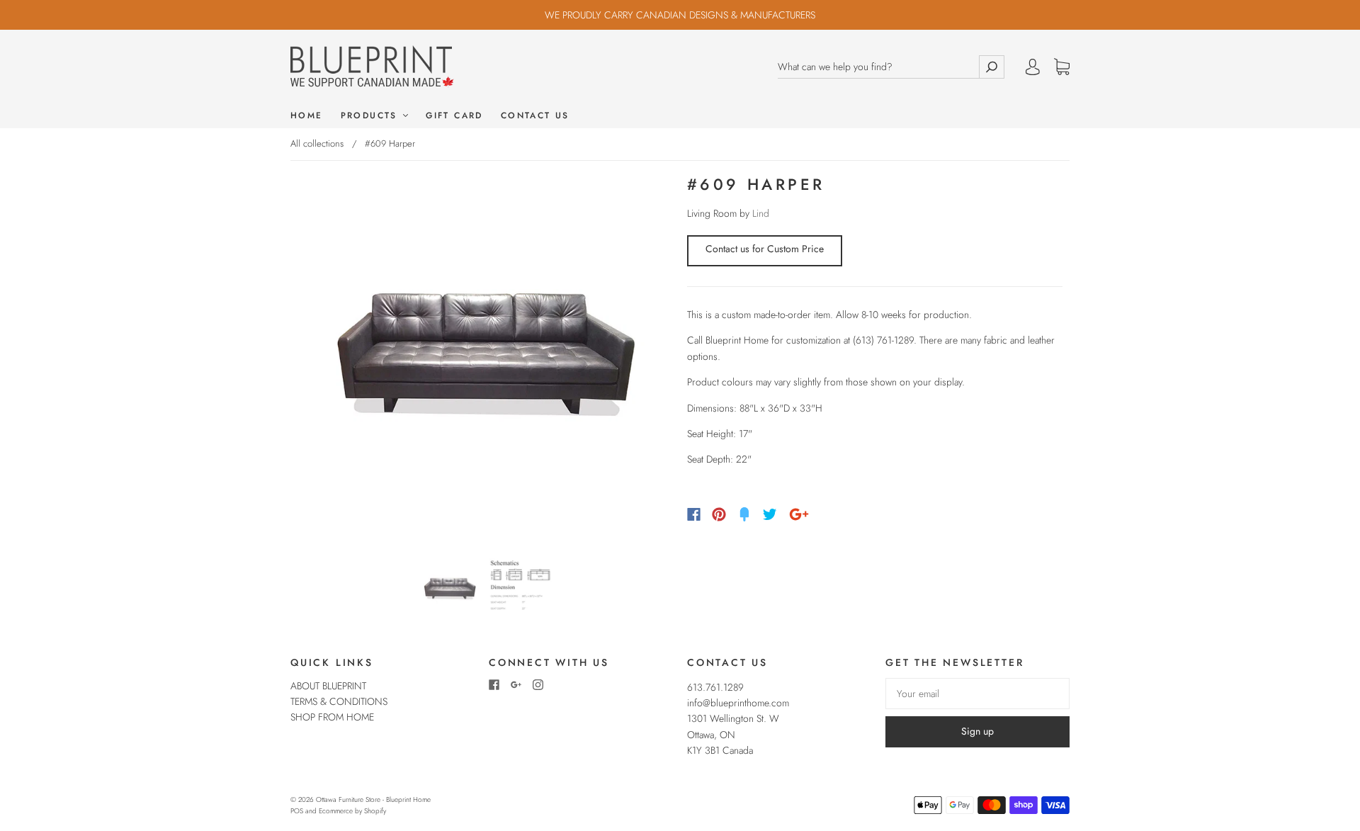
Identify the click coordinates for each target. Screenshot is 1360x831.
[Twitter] (770, 514)
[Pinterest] (719, 514)
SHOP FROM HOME (332, 717)
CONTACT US (535, 116)
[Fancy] (744, 514)
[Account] (1033, 67)
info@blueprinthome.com (738, 703)
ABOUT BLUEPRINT (328, 686)
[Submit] (991, 67)
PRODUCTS (371, 116)
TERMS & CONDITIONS (338, 701)
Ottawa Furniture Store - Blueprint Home (373, 799)
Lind (760, 213)
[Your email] (977, 693)
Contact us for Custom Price (765, 249)
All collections (317, 143)
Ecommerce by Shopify (352, 810)
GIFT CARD (454, 116)
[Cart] (1062, 67)
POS (296, 810)
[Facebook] (693, 514)
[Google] (799, 514)
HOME (306, 116)
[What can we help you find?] (878, 67)
